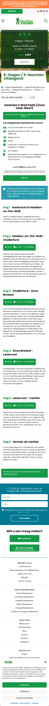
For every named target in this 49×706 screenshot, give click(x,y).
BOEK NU (24, 62)
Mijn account (24, 624)
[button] (45, 662)
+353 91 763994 (24, 549)
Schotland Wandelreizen (24, 597)
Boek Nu (12, 11)
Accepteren (24, 685)
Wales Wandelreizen (24, 604)
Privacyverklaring (24, 703)
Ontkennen (24, 691)
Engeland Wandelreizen (24, 601)
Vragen (24, 654)
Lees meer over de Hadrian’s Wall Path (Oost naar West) (24, 115)
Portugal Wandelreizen (24, 608)
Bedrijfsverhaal (24, 627)
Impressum (35, 703)
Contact (24, 635)
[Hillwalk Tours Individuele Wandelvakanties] (2, 87)
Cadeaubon (24, 642)
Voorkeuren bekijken (24, 698)
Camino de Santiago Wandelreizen (24, 612)
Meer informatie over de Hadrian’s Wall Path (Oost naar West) (22, 473)
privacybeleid (25, 512)
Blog (24, 631)
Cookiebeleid (14, 703)
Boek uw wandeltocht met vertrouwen (24, 658)
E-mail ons (25, 538)
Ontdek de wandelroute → (28, 6)
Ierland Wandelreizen (24, 593)
